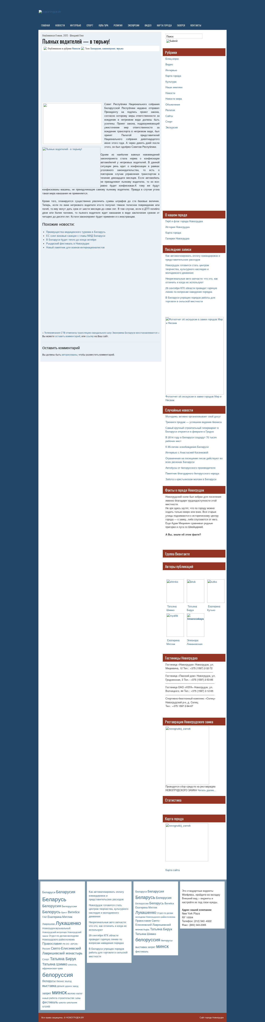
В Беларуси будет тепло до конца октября (71, 239)
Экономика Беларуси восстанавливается (135, 332)
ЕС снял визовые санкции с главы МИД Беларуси (75, 235)
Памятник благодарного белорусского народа (192, 473)
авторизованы (69, 354)
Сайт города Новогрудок (212, 1017)
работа (53, 998)
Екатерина (172, 640)
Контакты (196, 25)
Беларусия (96, 48)
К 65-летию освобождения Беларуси (187, 447)
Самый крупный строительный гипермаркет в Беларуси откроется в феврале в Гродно (192, 429)
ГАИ (44, 917)
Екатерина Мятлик (60, 917)
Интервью (75, 25)
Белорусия (51, 905)
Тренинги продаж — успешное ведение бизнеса (193, 422)
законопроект (108, 48)
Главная (45, 25)
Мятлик (170, 644)
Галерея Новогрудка (177, 238)
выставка (49, 985)
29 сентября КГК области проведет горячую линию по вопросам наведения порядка (191, 290)
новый (45, 998)
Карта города (164, 25)
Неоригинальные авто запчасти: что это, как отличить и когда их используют (191, 280)
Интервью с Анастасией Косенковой (186, 452)
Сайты (169, 116)
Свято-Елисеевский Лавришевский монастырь (62, 950)
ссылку (90, 336)
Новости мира (173, 98)
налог (79, 993)
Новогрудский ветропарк (54, 932)
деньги (60, 986)
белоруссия (57, 974)
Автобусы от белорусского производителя (190, 468)
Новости (60, 25)
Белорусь (51, 911)
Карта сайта (172, 870)
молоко (71, 993)
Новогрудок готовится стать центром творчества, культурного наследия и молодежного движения (187, 268)
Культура (103, 25)
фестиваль (50, 1002)
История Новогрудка (177, 227)
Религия (118, 25)
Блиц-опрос (172, 58)
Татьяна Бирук (192, 608)
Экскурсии (133, 25)
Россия (46, 948)
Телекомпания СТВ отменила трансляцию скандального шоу (78, 332)
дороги (68, 986)
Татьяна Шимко (171, 608)
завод (75, 986)
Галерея (181, 25)
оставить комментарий (67, 336)
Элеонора (192, 640)
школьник (72, 1002)
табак (78, 998)
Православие (52, 943)
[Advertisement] (66, 77)
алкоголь (72, 964)
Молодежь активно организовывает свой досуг (193, 416)
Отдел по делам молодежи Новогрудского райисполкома (60, 937)
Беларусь (54, 899)
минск (59, 992)
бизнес (60, 981)
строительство (66, 998)
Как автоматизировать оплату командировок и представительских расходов (192, 257)
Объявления (172, 104)
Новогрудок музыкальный (56, 928)
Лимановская (194, 644)
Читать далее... (207, 790)
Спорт (90, 25)
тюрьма (119, 48)
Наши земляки (173, 87)
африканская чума (52, 968)
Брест (64, 912)
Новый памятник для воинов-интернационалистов (75, 247)
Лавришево (48, 924)
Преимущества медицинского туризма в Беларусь (76, 231)
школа (62, 1002)
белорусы (49, 981)
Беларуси (48, 892)
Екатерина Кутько (213, 608)
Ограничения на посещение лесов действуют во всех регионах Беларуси (194, 460)
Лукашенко (68, 922)
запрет (46, 993)
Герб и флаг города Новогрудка (184, 221)
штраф (46, 1006)
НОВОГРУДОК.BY (75, 1017)
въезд (68, 981)
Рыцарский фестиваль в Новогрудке (67, 243)
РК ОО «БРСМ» (70, 943)
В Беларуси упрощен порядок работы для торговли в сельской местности (190, 299)
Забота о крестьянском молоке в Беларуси (190, 479)
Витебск (74, 912)
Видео (148, 25)
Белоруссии (69, 906)
